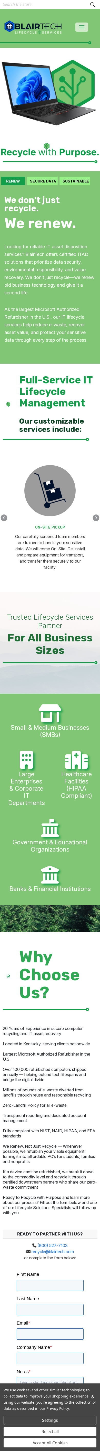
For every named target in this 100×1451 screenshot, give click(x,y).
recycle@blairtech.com (53, 1251)
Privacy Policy (57, 1408)
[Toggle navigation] (81, 27)
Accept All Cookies (50, 1443)
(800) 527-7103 (52, 1245)
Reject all (50, 1431)
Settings (50, 1420)
